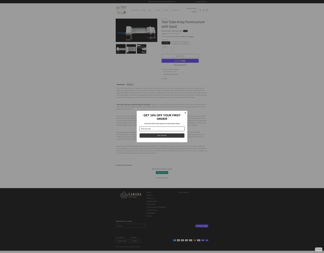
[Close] (185, 113)
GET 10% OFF (162, 135)
